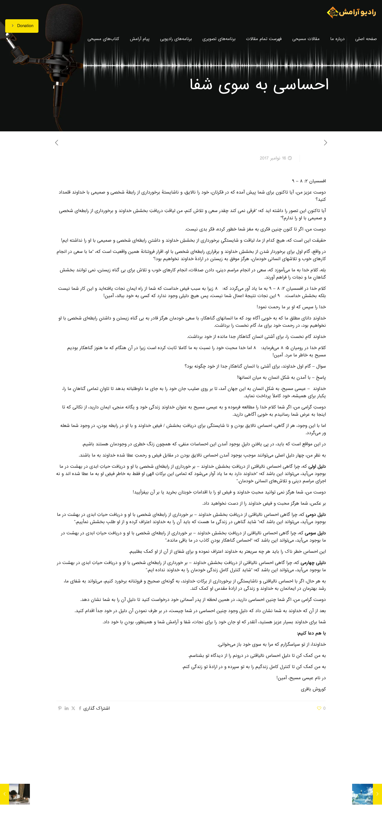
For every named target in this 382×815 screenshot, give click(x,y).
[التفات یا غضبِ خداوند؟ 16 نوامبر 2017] (15, 794)
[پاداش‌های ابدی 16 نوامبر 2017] (367, 794)
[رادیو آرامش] (351, 13)
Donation (25, 25)
